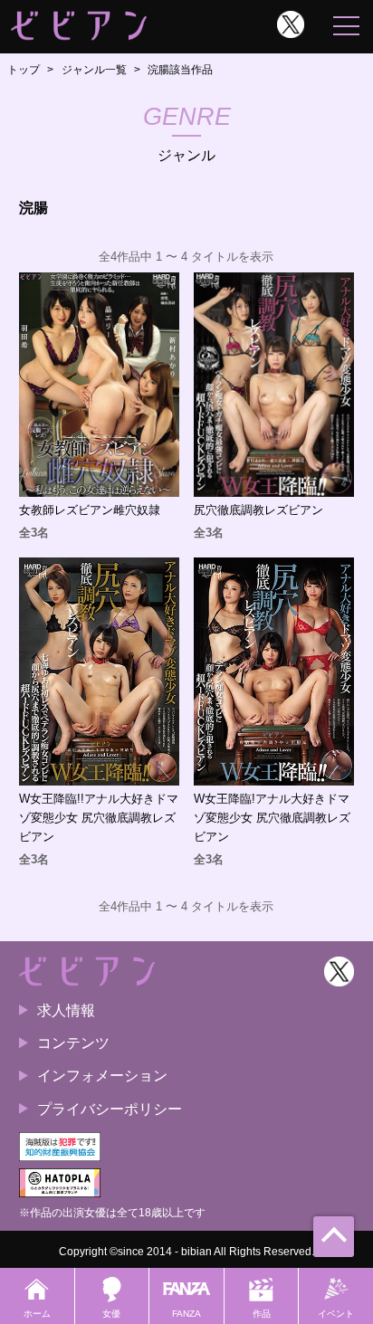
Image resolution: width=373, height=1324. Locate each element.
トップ (23, 69)
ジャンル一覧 (94, 69)
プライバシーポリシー (109, 1108)
